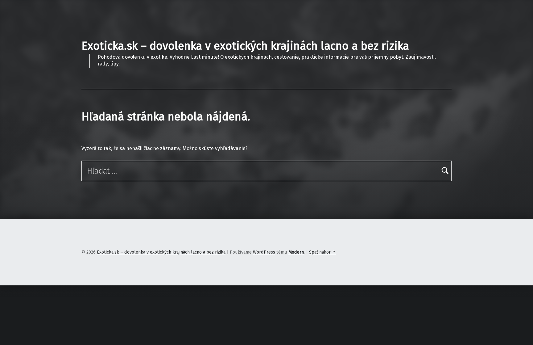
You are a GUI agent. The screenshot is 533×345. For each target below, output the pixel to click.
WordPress (264, 252)
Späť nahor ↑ (322, 252)
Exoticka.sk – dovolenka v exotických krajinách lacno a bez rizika (245, 46)
